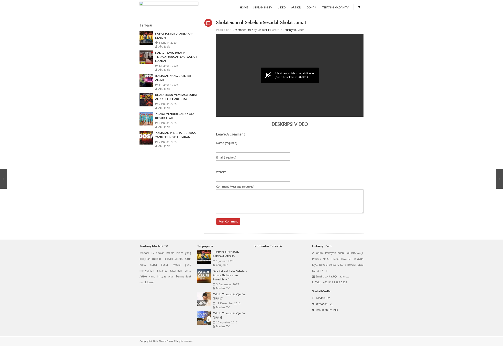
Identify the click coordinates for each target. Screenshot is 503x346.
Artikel (296, 7)
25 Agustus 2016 (226, 322)
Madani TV (222, 288)
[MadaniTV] (169, 7)
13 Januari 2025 (168, 66)
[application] (289, 75)
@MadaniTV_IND (327, 310)
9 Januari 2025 (168, 104)
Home (244, 7)
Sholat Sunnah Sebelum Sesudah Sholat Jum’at (261, 22)
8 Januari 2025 (168, 123)
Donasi (312, 7)
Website (221, 172)
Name (226, 143)
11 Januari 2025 (168, 85)
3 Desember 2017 (227, 284)
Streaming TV (262, 7)
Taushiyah (289, 30)
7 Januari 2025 (168, 142)
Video (282, 7)
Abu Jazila (164, 46)
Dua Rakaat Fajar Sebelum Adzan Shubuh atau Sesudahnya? (230, 275)
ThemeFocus (166, 341)
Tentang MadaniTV (335, 7)
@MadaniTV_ (324, 304)
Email (226, 157)
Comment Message (235, 186)
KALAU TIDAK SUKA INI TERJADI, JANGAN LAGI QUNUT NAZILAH (176, 56)
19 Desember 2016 (228, 303)
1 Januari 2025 (168, 42)
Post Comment (228, 221)
